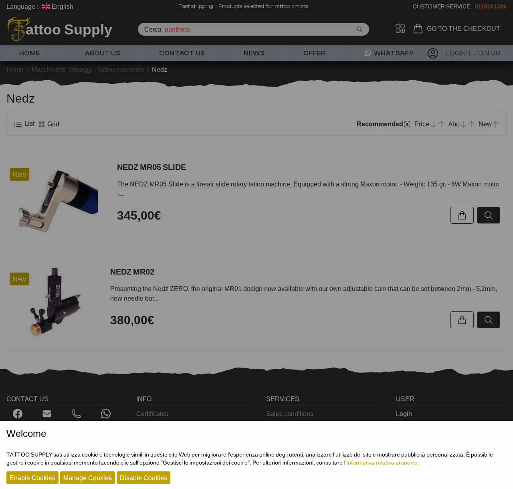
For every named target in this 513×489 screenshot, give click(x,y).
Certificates (152, 414)
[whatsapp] (106, 413)
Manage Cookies (87, 478)
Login (404, 414)
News (254, 53)
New (19, 174)
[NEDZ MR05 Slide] (58, 201)
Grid (52, 124)
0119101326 (491, 6)
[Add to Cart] (462, 215)
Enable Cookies (32, 478)
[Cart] (419, 28)
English (61, 6)
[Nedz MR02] (55, 302)
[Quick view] (488, 215)
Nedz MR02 (132, 272)
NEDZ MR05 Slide (151, 167)
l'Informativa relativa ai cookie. (381, 462)
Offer (314, 53)
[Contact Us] (47, 413)
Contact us (182, 53)
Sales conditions (289, 414)
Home (29, 53)
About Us (102, 53)
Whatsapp (393, 53)
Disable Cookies (143, 478)
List (28, 123)
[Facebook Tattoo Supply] (17, 413)
